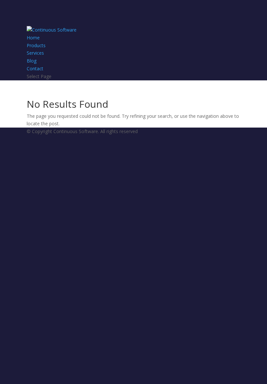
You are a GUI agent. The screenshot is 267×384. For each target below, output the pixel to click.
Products (36, 45)
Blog (31, 61)
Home (33, 37)
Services (35, 53)
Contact (35, 68)
